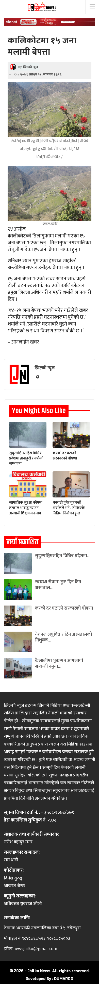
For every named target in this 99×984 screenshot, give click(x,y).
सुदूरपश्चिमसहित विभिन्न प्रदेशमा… (62, 556)
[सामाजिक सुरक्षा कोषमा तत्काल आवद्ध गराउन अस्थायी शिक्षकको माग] (27, 484)
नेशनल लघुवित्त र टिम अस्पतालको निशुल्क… (63, 637)
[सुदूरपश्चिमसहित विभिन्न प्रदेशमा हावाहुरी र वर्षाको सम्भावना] (27, 435)
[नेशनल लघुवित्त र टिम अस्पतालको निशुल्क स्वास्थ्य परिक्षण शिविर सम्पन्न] (18, 642)
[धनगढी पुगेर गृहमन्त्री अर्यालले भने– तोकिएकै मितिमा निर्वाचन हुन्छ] (71, 484)
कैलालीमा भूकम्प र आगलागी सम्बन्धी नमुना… (59, 663)
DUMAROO (63, 979)
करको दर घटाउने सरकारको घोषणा (64, 608)
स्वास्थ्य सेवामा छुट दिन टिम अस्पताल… (58, 585)
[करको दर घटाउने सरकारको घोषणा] (71, 435)
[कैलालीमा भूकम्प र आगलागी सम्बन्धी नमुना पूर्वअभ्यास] (18, 668)
